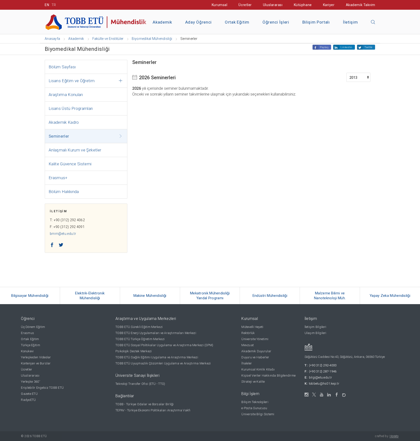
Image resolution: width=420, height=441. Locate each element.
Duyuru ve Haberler (255, 357)
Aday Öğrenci (198, 22)
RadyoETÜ (28, 400)
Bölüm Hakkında (64, 191)
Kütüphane (303, 5)
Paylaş (324, 47)
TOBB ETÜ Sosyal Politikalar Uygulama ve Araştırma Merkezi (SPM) (164, 345)
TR (54, 5)
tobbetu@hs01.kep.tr (324, 383)
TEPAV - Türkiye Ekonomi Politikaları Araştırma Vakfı (153, 410)
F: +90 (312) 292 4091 (67, 227)
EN (47, 5)
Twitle (368, 47)
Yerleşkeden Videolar (36, 357)
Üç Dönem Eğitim (33, 327)
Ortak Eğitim (237, 22)
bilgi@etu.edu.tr (320, 377)
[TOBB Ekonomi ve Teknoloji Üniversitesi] (99, 21)
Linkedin (346, 47)
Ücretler (245, 5)
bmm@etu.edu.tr (63, 234)
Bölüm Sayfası (62, 66)
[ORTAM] (344, 393)
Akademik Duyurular (256, 351)
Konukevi (27, 351)
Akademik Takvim (360, 5)
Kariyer (329, 5)
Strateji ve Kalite (253, 381)
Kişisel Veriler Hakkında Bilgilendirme (268, 375)
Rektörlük (248, 333)
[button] (373, 22)
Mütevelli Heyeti (252, 327)
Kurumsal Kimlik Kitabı (258, 369)
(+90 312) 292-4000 (323, 365)
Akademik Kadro (64, 122)
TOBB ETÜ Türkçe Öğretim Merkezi (140, 339)
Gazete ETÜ (29, 394)
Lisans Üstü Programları (71, 108)
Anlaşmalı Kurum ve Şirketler (75, 150)
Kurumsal (219, 5)
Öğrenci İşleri (275, 22)
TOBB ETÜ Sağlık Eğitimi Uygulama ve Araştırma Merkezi (156, 357)
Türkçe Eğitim (30, 345)
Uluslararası (273, 5)
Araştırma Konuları (66, 94)
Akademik (162, 22)
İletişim (350, 22)
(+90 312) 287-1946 (323, 371)
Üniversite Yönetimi (254, 339)
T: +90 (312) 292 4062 (67, 220)
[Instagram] (307, 394)
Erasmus (27, 333)
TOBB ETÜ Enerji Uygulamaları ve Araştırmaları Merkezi (155, 333)
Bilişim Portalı (316, 22)
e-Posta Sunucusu (254, 408)
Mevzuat (247, 345)
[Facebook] (337, 394)
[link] (30, 295)
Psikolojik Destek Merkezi (133, 351)
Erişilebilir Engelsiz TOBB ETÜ (42, 387)
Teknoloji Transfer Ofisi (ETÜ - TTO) (140, 384)
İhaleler (246, 363)
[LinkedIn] (329, 395)
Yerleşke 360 (30, 381)
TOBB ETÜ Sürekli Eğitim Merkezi (139, 327)
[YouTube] (322, 394)
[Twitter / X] (314, 394)
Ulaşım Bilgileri (315, 333)
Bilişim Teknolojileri (254, 402)
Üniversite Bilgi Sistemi (257, 414)
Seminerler (59, 136)
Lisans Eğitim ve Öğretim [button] (72, 80)
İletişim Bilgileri (315, 327)
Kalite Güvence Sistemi (70, 163)
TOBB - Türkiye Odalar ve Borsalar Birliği (144, 404)
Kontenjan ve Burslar (36, 363)
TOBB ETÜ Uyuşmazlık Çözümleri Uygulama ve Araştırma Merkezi (163, 363)
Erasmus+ (58, 177)
